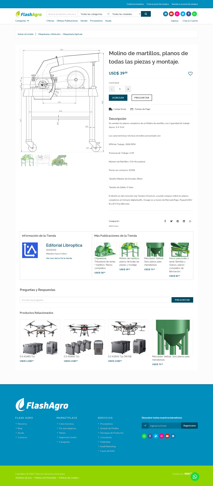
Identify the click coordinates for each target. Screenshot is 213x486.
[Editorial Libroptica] (31, 250)
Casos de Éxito (107, 451)
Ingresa (174, 20)
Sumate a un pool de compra (185, 4)
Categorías (64, 442)
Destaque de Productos (112, 432)
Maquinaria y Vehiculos (50, 34)
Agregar (118, 97)
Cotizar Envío (120, 109)
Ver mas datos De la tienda (59, 258)
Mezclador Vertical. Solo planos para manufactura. (154, 261)
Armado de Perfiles (109, 428)
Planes (62, 432)
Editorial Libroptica (64, 245)
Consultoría (106, 437)
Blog (20, 428)
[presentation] (91, 260)
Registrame (189, 425)
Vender (84, 20)
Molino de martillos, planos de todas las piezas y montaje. (129, 261)
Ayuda (108, 20)
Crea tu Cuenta (190, 20)
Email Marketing (108, 446)
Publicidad (105, 442)
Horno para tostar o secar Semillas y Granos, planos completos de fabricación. (179, 265)
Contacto (22, 437)
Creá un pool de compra (158, 4)
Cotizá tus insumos (135, 4)
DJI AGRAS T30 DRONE (120, 356)
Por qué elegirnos (67, 428)
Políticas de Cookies (68, 477)
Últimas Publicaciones (67, 20)
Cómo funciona (66, 423)
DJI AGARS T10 (27, 356)
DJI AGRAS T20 (71, 356)
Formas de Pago (142, 109)
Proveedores (96, 20)
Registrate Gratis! (68, 437)
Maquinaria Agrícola (72, 34)
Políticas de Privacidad (45, 477)
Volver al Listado (26, 34)
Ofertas (50, 20)
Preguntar (141, 97)
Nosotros (22, 423)
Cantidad (114, 83)
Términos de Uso (23, 477)
